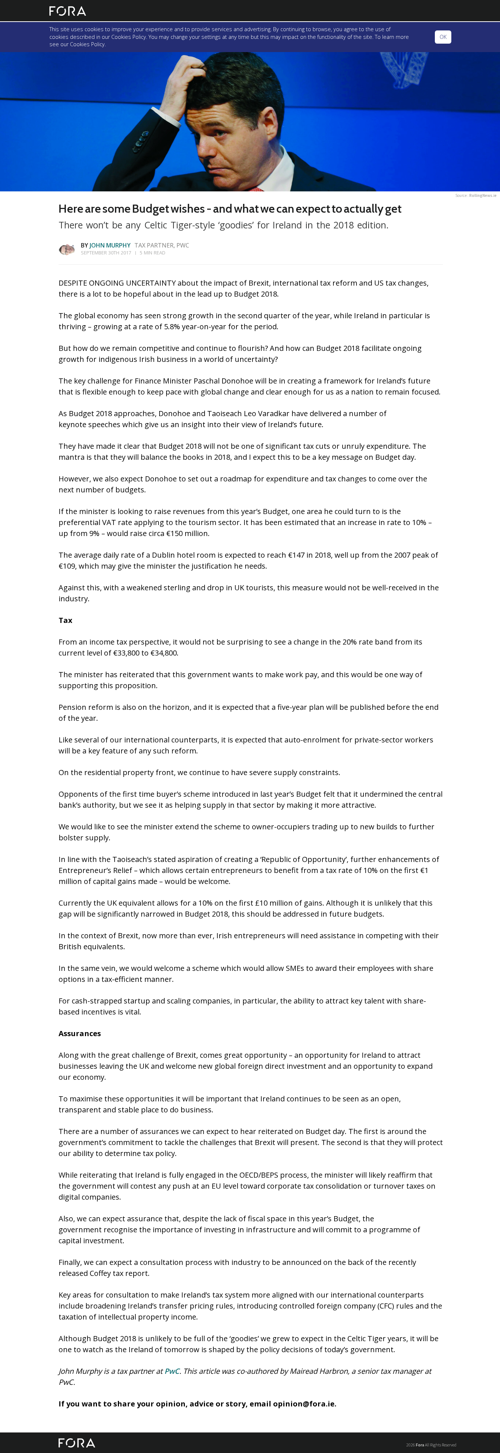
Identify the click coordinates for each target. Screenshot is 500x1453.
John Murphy (110, 245)
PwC (171, 1371)
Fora (420, 1445)
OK (443, 36)
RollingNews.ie (483, 195)
